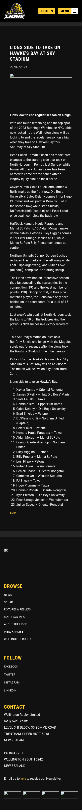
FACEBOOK (11, 666)
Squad (8, 602)
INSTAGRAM (12, 682)
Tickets (46, 11)
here (23, 778)
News (8, 594)
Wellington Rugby (17, 639)
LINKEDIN (10, 690)
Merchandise (13, 631)
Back (13, 512)
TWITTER (9, 674)
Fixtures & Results (17, 609)
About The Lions (15, 624)
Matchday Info (14, 616)
